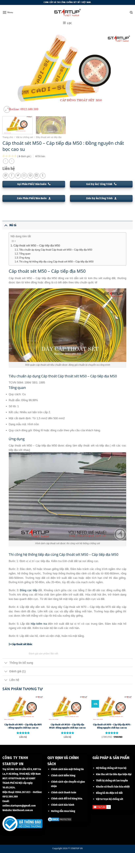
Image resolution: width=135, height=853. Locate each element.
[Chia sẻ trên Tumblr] (42, 175)
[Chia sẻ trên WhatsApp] (5, 175)
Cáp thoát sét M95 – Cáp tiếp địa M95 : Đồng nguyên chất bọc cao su (23, 726)
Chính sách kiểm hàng (63, 775)
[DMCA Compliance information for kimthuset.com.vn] (59, 819)
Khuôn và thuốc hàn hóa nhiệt (113, 786)
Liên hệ (14, 680)
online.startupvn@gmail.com (19, 805)
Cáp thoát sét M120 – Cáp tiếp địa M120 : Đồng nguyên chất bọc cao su (67, 726)
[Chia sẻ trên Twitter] (18, 175)
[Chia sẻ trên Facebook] (11, 175)
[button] (7, 12)
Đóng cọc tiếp (28, 590)
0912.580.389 (10, 796)
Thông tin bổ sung (21, 662)
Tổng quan (24, 253)
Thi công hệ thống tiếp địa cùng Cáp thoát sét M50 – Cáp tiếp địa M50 (56, 261)
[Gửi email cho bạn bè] (24, 175)
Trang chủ (7, 137)
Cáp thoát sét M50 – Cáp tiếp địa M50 (37, 245)
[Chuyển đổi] (5, 225)
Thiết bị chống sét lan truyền (112, 780)
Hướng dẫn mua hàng (63, 811)
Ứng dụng (24, 257)
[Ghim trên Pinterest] (30, 175)
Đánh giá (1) (17, 671)
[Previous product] (11, 161)
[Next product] (5, 161)
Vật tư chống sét (24, 137)
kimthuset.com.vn (23, 810)
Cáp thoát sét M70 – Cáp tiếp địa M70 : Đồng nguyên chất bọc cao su (112, 726)
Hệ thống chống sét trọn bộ (111, 768)
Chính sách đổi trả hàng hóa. (67, 798)
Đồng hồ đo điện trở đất (109, 792)
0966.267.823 (22, 792)
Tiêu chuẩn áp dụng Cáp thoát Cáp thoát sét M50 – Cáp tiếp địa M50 (55, 249)
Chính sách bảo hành (62, 804)
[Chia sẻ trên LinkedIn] (36, 175)
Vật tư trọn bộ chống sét (109, 799)
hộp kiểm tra (39, 623)
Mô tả (12, 225)
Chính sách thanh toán (63, 792)
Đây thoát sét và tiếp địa (48, 137)
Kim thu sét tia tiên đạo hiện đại (113, 774)
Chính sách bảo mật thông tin (67, 769)
